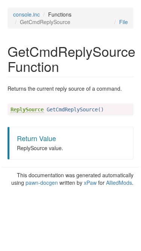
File (123, 22)
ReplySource (27, 109)
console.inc (26, 14)
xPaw (90, 182)
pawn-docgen (42, 182)
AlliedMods (119, 182)
